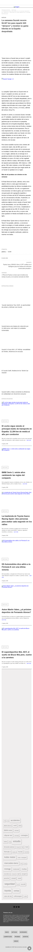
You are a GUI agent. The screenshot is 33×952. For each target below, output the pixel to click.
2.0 (7, 820)
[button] (16, 44)
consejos (24, 835)
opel (18, 874)
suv (18, 884)
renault (13, 878)
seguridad (9, 884)
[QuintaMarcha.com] (16, 2)
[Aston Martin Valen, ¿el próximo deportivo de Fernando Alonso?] (17, 593)
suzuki (9, 251)
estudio (17, 841)
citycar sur (8, 835)
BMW (20, 825)
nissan (13, 874)
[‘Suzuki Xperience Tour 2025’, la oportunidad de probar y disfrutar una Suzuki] (16, 295)
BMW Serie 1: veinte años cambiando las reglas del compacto (13, 475)
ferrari (18, 847)
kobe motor (9, 857)
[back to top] (29, 948)
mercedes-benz (11, 863)
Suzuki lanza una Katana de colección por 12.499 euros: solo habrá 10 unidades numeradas (15, 328)
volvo (25, 896)
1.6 (4, 820)
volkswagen (18, 896)
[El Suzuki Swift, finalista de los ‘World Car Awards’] (16, 361)
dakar (5, 841)
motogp (7, 869)
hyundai (26, 852)
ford (26, 847)
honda (20, 852)
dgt (10, 841)
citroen (16, 830)
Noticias (4, 17)
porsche (6, 878)
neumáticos (7, 874)
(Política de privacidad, (20, 915)
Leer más (29, 440)
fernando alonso (9, 847)
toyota (7, 890)
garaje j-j (4, 251)
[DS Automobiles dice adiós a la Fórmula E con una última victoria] (17, 548)
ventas (16, 891)
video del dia (8, 896)
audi (15, 825)
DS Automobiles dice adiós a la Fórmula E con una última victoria (16, 567)
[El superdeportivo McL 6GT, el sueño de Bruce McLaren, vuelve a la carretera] (17, 636)
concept (16, 835)
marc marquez (22, 857)
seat (19, 878)
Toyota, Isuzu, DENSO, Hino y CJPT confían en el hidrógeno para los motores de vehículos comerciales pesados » (17, 266)
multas (24, 869)
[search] (30, 2)
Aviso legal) (26, 915)
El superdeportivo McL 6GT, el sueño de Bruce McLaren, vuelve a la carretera (17, 655)
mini (21, 863)
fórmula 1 (7, 852)
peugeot (24, 874)
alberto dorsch (7, 825)
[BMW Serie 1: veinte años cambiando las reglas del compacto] (17, 456)
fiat (22, 847)
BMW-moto (8, 830)
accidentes (15, 820)
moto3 (25, 863)
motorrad (16, 869)
